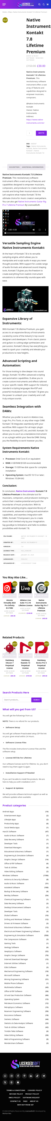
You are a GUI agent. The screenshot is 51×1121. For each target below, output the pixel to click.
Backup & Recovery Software (16, 891)
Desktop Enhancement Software (17, 907)
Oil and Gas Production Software (17, 995)
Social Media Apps (12, 827)
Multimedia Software (13, 987)
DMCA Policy (14, 1098)
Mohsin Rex (6, 1113)
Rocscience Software (12, 1015)
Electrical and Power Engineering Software (22, 931)
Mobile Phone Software (14, 983)
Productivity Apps (11, 823)
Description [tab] (14, 167)
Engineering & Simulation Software (19, 855)
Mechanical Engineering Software (18, 971)
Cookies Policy (35, 1090)
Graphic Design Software (14, 859)
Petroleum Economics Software (17, 1003)
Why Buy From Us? (25, 1105)
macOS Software (9, 831)
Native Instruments (25, 491)
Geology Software (11, 947)
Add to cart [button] (11, 595)
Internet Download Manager (16, 959)
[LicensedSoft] (25, 4)
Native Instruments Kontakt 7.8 (35, 152)
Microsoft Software (12, 975)
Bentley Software (11, 895)
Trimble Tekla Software (13, 1031)
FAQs (25, 1101)
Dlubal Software (11, 915)
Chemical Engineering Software (17, 899)
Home (4, 12)
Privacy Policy (32, 1094)
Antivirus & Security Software (16, 879)
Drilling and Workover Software (17, 919)
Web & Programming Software (17, 1039)
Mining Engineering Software (16, 979)
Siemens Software (11, 1019)
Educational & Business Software (18, 851)
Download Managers (13, 847)
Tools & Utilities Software (14, 1027)
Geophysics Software (13, 951)
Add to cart (41, 134)
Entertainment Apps (12, 815)
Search (36, 700)
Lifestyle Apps (10, 819)
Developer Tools (10, 843)
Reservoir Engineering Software (17, 1011)
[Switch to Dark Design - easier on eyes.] (43, 4)
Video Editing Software (13, 871)
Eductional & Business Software (17, 927)
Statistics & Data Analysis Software (18, 1023)
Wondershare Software (13, 1043)
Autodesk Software (12, 887)
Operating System (11, 999)
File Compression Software (15, 939)
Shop (10, 12)
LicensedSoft (30, 1111)
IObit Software (10, 967)
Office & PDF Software (13, 863)
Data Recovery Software (14, 839)
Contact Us (15, 1101)
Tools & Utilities (10, 867)
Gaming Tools (10, 943)
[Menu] (4, 4)
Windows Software (10, 875)
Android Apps (8, 811)
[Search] (39, 4)
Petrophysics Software (13, 1007)
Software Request (31, 1098)
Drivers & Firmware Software (16, 923)
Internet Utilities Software (15, 963)
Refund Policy (16, 1094)
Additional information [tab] (32, 167)
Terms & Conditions (16, 1090)
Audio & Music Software (32, 57)
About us (34, 1101)
